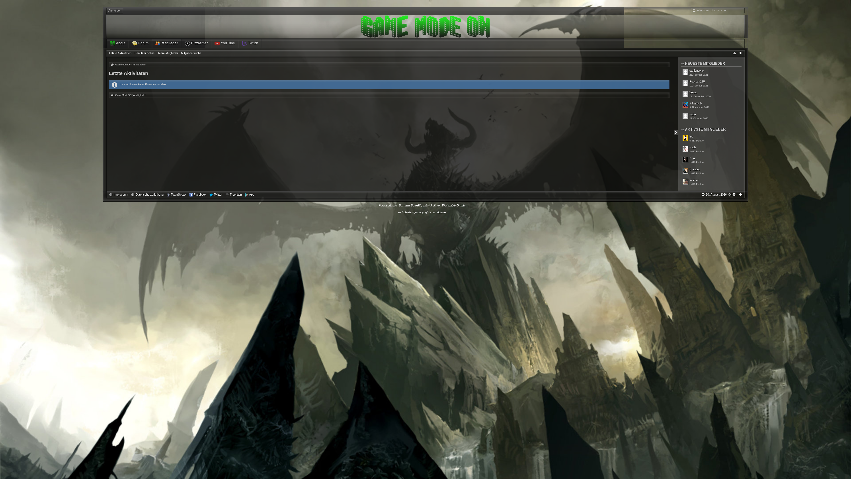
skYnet (694, 180)
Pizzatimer (199, 43)
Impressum (121, 194)
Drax (692, 158)
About (120, 43)
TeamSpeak (178, 194)
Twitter (218, 194)
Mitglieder (169, 43)
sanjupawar (696, 70)
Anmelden (114, 10)
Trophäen (236, 194)
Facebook (200, 194)
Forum (142, 43)
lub (691, 136)
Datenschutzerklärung (150, 194)
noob (692, 147)
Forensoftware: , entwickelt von (422, 205)
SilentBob (695, 103)
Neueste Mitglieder (705, 63)
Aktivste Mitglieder (705, 129)
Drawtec (694, 169)
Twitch (252, 43)
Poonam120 (697, 81)
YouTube (227, 43)
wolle (692, 114)
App (251, 194)
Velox (693, 92)
